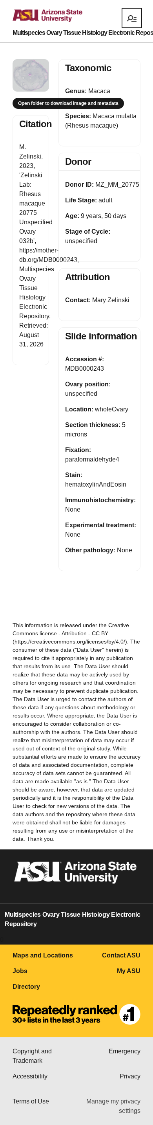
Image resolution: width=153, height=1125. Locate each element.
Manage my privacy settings (113, 1106)
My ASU (128, 971)
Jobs (20, 971)
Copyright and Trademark (32, 1056)
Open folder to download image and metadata (68, 103)
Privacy (130, 1076)
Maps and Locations (43, 955)
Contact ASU (121, 955)
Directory (26, 986)
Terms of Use (31, 1101)
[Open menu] (131, 18)
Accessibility (30, 1076)
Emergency (124, 1051)
